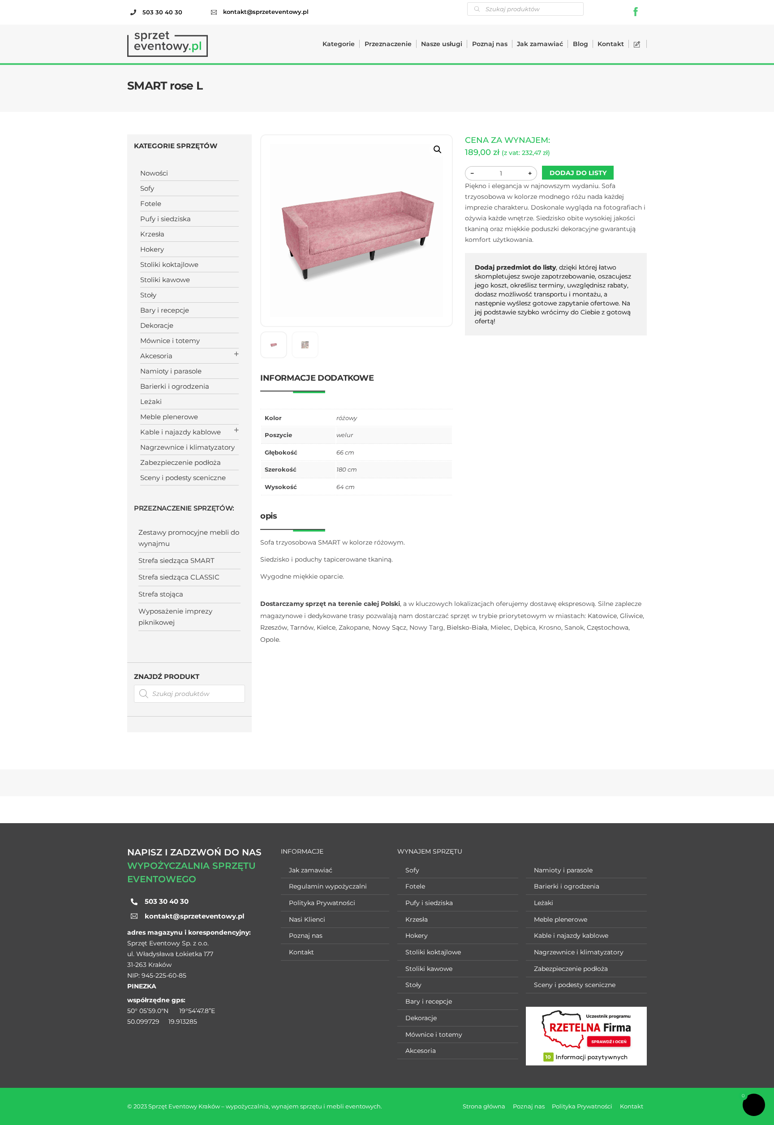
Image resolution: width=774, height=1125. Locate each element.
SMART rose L (164, 85)
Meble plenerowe (169, 416)
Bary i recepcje (164, 310)
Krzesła (152, 234)
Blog (580, 44)
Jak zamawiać (540, 44)
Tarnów (302, 627)
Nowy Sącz (389, 627)
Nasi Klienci (307, 919)
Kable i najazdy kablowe (180, 432)
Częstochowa (607, 627)
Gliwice (631, 616)
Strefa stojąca (160, 594)
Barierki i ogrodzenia (174, 386)
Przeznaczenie (388, 44)
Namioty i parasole (171, 371)
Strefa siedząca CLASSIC (178, 577)
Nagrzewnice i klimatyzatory (187, 447)
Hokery (152, 249)
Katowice (602, 616)
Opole (269, 639)
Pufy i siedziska (165, 219)
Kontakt (611, 44)
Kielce (326, 627)
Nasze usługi (441, 44)
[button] (438, 150)
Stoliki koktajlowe (169, 264)
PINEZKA (141, 986)
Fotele (150, 203)
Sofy (147, 188)
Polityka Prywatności (322, 903)
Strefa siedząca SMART (176, 560)
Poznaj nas (489, 44)
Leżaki (151, 401)
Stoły (148, 295)
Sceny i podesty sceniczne (183, 477)
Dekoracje (156, 325)
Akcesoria (156, 356)
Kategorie (338, 44)
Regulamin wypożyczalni (328, 886)
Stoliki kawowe (165, 279)
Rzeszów (273, 627)
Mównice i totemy (170, 340)
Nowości (154, 173)
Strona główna (484, 1106)
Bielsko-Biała (467, 627)
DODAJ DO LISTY (578, 173)
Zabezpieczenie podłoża (180, 462)
